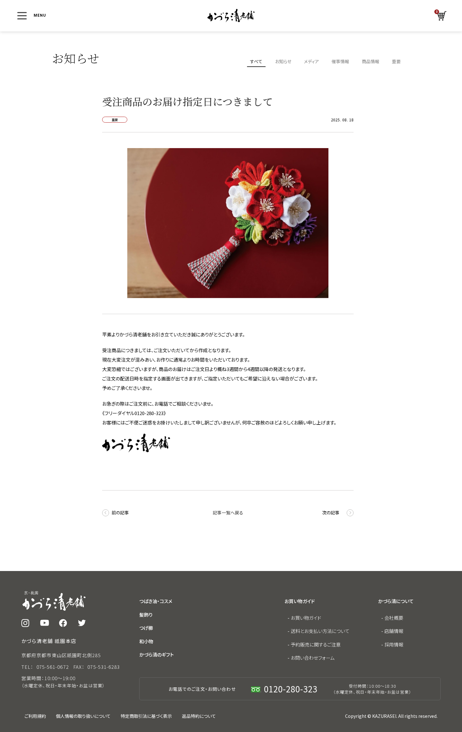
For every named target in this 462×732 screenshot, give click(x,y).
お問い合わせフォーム (313, 657)
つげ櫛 (146, 627)
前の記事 (120, 512)
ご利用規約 (35, 716)
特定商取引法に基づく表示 (146, 716)
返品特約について (199, 716)
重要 (396, 61)
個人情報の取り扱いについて (83, 716)
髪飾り (145, 614)
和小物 (146, 641)
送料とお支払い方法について (320, 631)
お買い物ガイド (306, 617)
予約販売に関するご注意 (316, 644)
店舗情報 (393, 631)
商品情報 (370, 61)
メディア (311, 61)
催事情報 (340, 61)
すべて (256, 61)
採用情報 (393, 644)
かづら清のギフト (156, 654)
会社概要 (393, 617)
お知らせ (283, 61)
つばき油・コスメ (155, 601)
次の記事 (330, 512)
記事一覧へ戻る (228, 512)
